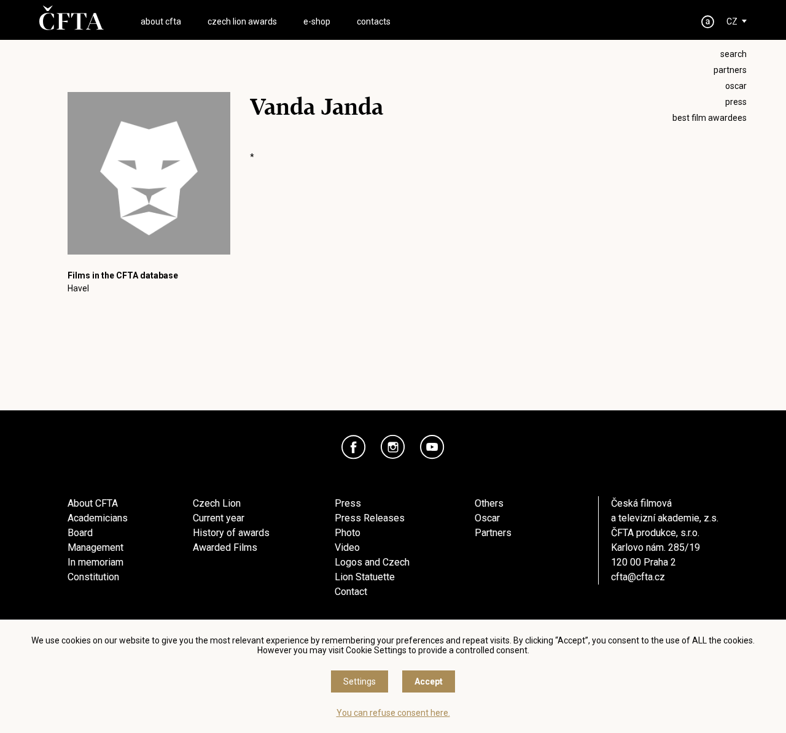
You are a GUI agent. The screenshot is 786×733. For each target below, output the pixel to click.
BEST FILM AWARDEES (709, 118)
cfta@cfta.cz (638, 577)
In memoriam (95, 562)
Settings (359, 681)
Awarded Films (225, 547)
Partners (493, 533)
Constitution (93, 577)
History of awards (231, 533)
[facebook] (353, 447)
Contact (351, 591)
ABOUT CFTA (161, 21)
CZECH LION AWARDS (242, 21)
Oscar (487, 518)
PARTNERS (730, 70)
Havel (78, 288)
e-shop (316, 21)
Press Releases (370, 518)
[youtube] (432, 447)
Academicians (98, 518)
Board (80, 533)
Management (95, 547)
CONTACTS (374, 21)
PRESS (736, 102)
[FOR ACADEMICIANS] (708, 21)
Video (347, 547)
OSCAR (736, 86)
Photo (347, 533)
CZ (731, 21)
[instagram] (393, 447)
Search (733, 54)
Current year (218, 518)
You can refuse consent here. (393, 713)
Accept (428, 681)
